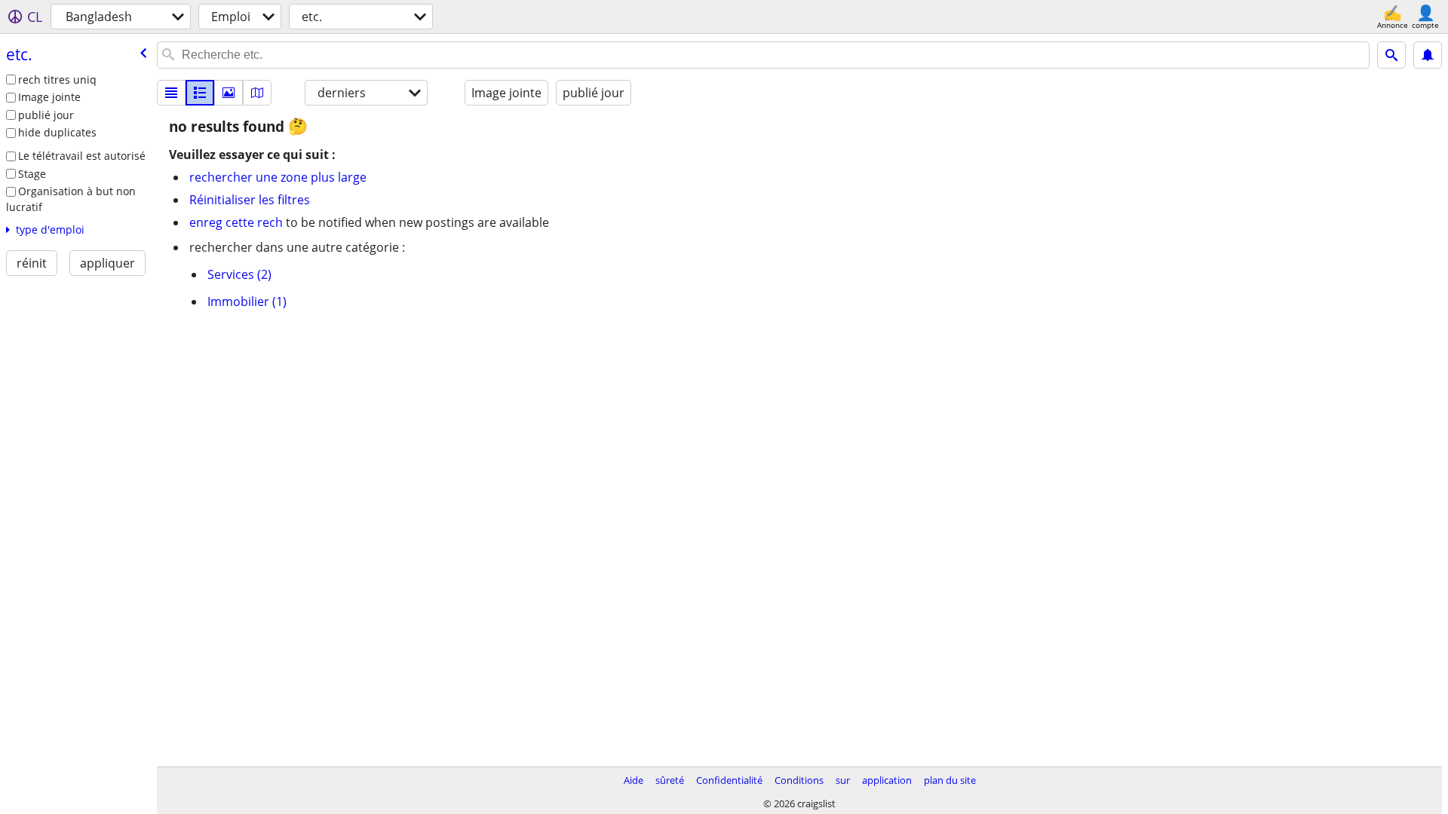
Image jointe (49, 97)
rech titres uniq (57, 79)
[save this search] (1427, 55)
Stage (32, 174)
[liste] (171, 93)
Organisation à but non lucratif (71, 199)
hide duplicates (57, 132)
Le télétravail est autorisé (82, 155)
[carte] (257, 93)
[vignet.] (200, 93)
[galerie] (228, 93)
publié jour (46, 115)
